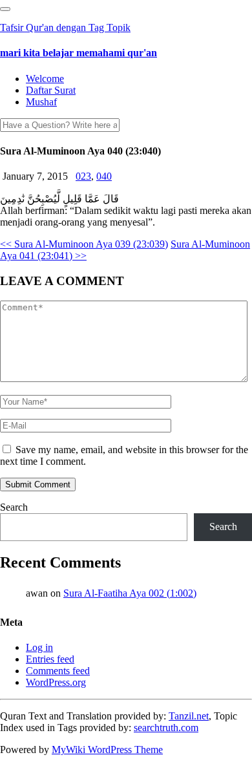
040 (104, 176)
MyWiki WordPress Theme (107, 749)
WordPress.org (56, 682)
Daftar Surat (51, 90)
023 (83, 176)
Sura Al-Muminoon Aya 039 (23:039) (84, 244)
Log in (39, 647)
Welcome (45, 78)
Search (14, 507)
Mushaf (41, 101)
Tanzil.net (189, 715)
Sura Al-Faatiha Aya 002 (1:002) (129, 593)
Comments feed (58, 670)
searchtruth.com (166, 727)
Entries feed (50, 659)
